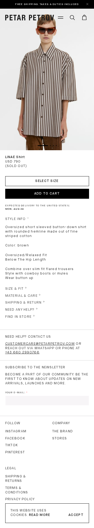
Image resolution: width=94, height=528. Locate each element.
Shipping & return (23, 302)
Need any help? (20, 309)
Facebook (15, 438)
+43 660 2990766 (22, 352)
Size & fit (14, 288)
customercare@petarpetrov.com (40, 344)
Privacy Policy (20, 499)
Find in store (18, 317)
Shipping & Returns (15, 479)
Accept (76, 515)
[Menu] (60, 17)
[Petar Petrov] (29, 17)
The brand (62, 431)
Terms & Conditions (16, 490)
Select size (46, 181)
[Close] (87, 4)
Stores (59, 438)
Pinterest (15, 452)
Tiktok (11, 445)
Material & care (21, 296)
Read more (39, 515)
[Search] (72, 17)
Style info (15, 219)
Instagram (16, 431)
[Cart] (84, 17)
